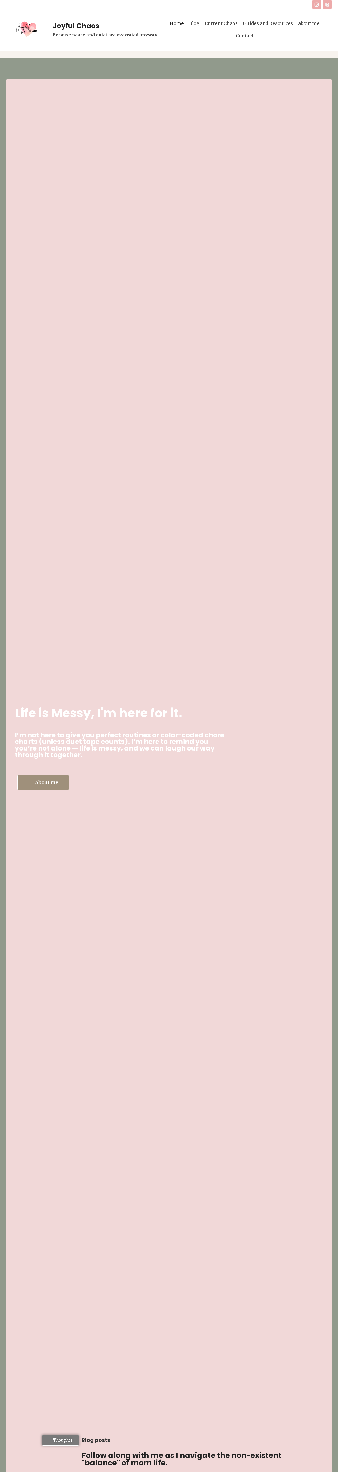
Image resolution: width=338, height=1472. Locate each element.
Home (177, 23)
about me (309, 23)
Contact (244, 36)
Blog (194, 23)
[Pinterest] (327, 4)
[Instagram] (316, 4)
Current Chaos (221, 23)
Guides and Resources (268, 23)
